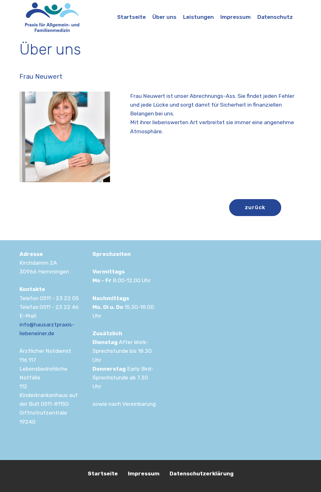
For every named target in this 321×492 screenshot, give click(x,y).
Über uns (164, 17)
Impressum (235, 17)
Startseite (131, 17)
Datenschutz (275, 17)
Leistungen (198, 17)
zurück (255, 207)
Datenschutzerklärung (202, 473)
